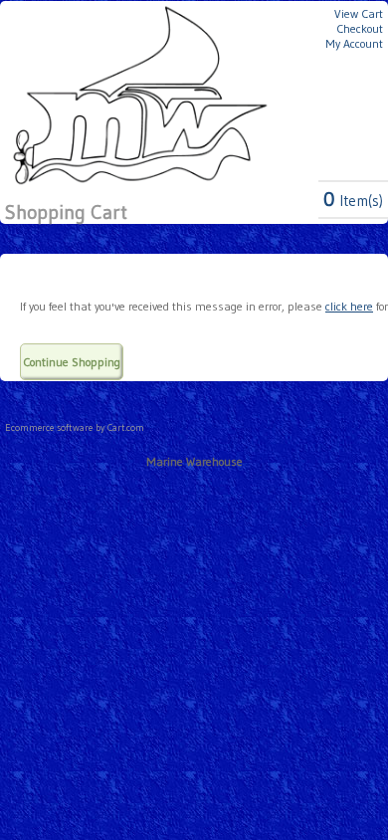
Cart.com (125, 427)
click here (349, 306)
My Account (354, 43)
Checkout (359, 28)
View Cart (358, 13)
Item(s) (353, 200)
